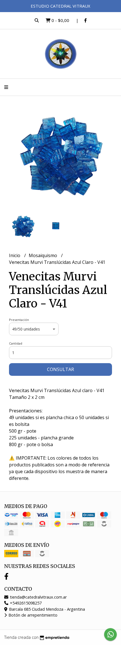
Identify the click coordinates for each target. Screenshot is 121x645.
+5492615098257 (25, 603)
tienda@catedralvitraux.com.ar (38, 597)
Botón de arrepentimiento (32, 615)
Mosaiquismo (43, 255)
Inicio (15, 255)
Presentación (19, 320)
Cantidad (15, 343)
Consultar (60, 369)
